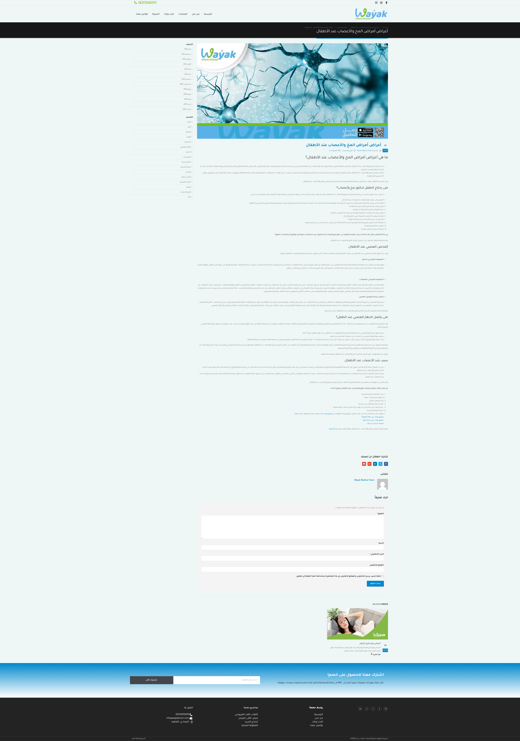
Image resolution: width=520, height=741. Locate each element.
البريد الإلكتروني (377, 554)
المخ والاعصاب (347, 151)
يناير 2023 (187, 49)
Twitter (380, 464)
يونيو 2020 (187, 94)
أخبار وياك (187, 142)
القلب (189, 122)
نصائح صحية (186, 162)
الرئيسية (208, 14)
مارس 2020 (187, 109)
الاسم (381, 543)
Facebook (386, 464)
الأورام (189, 137)
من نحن (195, 14)
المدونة (155, 14)
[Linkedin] (386, 709)
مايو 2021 (187, 69)
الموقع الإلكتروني (377, 565)
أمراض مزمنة (186, 177)
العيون (188, 187)
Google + (369, 464)
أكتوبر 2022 (187, 64)
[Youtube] (360, 709)
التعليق (380, 514)
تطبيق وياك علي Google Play (373, 417)
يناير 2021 (187, 74)
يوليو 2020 (187, 89)
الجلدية (188, 172)
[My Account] (386, 3)
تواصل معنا (142, 14)
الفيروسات (187, 157)
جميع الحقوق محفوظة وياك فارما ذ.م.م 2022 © (369, 739)
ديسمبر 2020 (186, 79)
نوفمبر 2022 (186, 59)
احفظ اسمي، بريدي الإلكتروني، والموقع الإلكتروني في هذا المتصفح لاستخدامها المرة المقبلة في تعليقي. (338, 576)
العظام (188, 132)
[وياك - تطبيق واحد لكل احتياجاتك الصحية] (371, 14)
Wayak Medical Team (364, 151)
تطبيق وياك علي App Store (373, 420)
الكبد (189, 197)
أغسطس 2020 (185, 84)
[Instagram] (373, 709)
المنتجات (182, 14)
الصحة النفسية (185, 182)
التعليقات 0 (333, 151)
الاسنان (188, 152)
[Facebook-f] (379, 709)
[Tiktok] (367, 709)
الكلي (189, 127)
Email (364, 464)
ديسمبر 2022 (186, 54)
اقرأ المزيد (376, 654)
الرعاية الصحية (186, 167)
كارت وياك (169, 14)
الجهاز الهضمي (185, 147)
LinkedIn (375, 464)
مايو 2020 (187, 99)
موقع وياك (328, 414)
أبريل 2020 (187, 104)
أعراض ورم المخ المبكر (370, 643)
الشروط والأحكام (138, 739)
